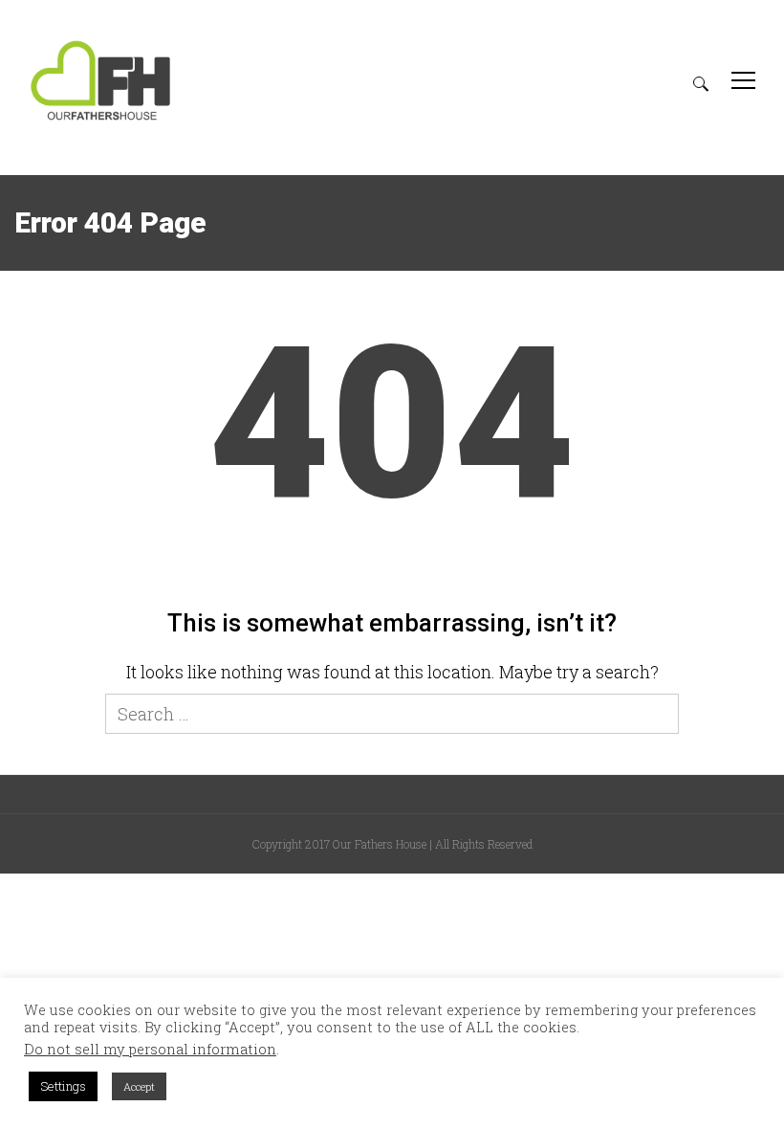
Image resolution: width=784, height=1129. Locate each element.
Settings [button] (63, 1086)
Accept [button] (139, 1086)
